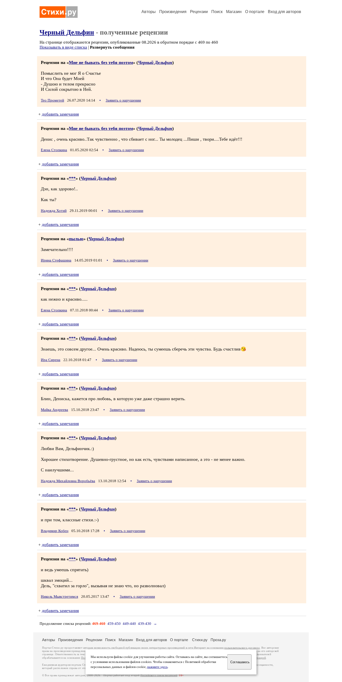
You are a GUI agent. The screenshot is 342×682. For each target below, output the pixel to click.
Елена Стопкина (54, 150)
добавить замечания (60, 114)
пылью (76, 238)
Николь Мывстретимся (59, 596)
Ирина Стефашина (56, 260)
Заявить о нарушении (123, 100)
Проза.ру (218, 640)
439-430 (144, 624)
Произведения (173, 12)
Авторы (148, 12)
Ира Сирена (50, 360)
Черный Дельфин (67, 32)
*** (72, 178)
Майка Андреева (54, 410)
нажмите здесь (157, 667)
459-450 (114, 624)
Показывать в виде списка (63, 47)
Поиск (217, 12)
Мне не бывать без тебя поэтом (101, 62)
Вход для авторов (284, 12)
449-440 (129, 624)
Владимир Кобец (54, 531)
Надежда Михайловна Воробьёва (68, 481)
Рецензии (199, 12)
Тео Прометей (52, 100)
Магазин (234, 12)
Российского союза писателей (158, 675)
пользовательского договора (242, 647)
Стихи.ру (200, 640)
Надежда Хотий (54, 211)
